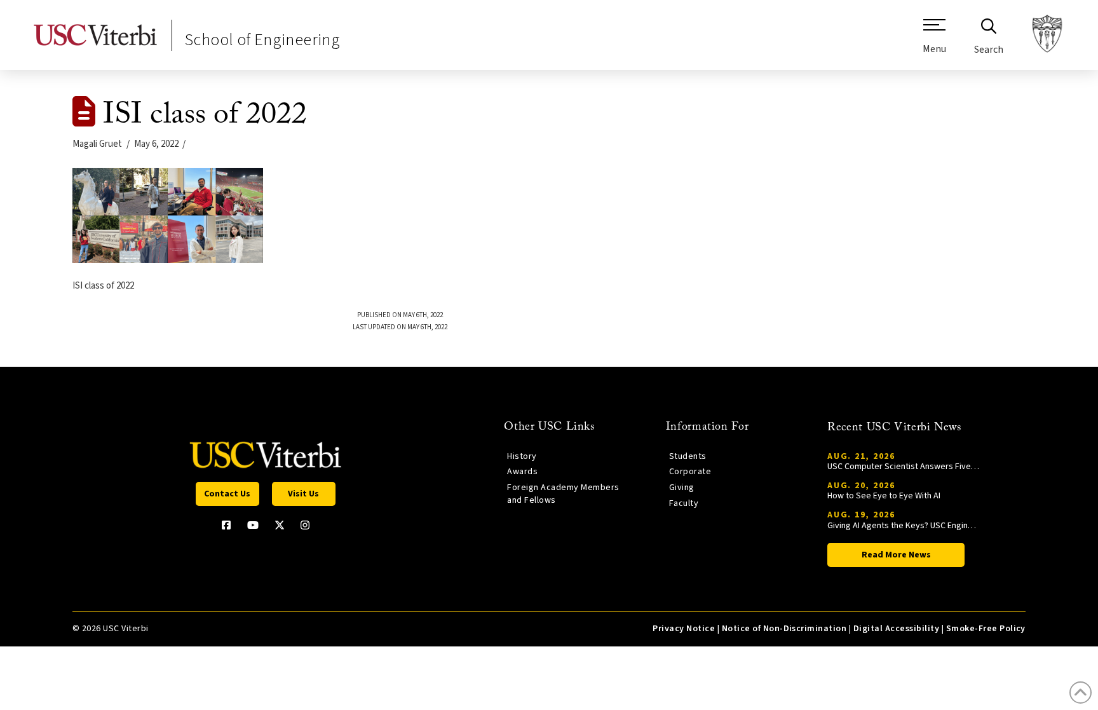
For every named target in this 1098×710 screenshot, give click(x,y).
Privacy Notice (684, 628)
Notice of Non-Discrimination (784, 628)
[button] (934, 41)
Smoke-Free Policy (986, 628)
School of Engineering (262, 39)
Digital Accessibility (896, 628)
